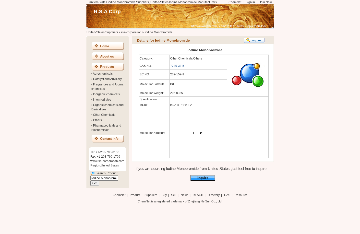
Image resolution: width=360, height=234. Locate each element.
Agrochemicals (103, 73)
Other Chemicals (104, 115)
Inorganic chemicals (106, 94)
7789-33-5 (177, 66)
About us (107, 56)
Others (97, 120)
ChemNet (234, 2)
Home (104, 46)
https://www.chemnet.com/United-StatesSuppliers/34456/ (228, 26)
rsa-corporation (131, 32)
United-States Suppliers (102, 32)
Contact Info (109, 138)
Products (107, 67)
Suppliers (150, 195)
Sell (173, 195)
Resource (241, 195)
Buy (164, 195)
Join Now (265, 2)
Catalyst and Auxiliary (107, 79)
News (184, 195)
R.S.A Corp (107, 11)
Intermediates (102, 99)
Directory (214, 195)
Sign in (250, 2)
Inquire (202, 178)
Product (135, 195)
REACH (198, 195)
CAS (227, 195)
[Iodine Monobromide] (197, 156)
